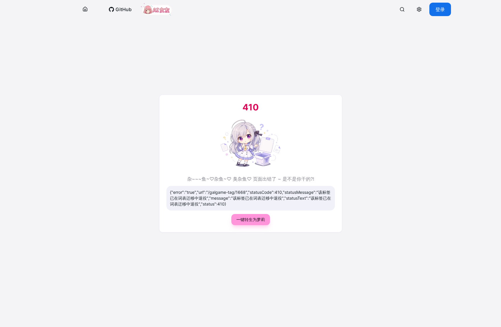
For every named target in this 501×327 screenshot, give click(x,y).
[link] (120, 9)
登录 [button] (440, 9)
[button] (85, 9)
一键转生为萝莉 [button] (250, 219)
